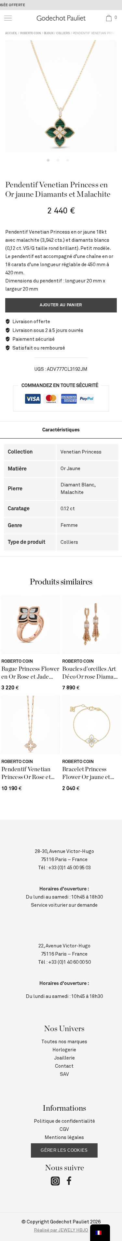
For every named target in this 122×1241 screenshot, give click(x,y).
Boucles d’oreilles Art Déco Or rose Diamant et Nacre (90, 673)
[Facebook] (69, 1182)
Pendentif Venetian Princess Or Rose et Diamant (26, 774)
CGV (64, 1129)
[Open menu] (8, 18)
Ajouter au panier (61, 305)
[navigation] (100, 1232)
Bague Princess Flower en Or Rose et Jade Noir (30, 673)
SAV (64, 1074)
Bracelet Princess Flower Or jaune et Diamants (86, 774)
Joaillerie (64, 1058)
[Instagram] (55, 1182)
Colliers (63, 33)
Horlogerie (64, 1049)
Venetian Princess (81, 452)
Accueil (11, 33)
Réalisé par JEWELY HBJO (61, 1230)
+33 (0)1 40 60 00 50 (69, 962)
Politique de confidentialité (64, 1121)
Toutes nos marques (64, 1041)
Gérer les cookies (64, 1150)
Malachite (72, 492)
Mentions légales (64, 1137)
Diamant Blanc (77, 485)
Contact (64, 1066)
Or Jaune (70, 468)
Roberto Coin (30, 33)
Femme (69, 525)
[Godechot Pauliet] (61, 18)
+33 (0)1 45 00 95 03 (69, 867)
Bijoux (48, 33)
